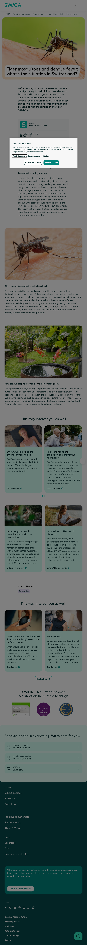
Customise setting (33, 162)
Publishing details (20, 156)
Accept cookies (51, 162)
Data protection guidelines (38, 156)
